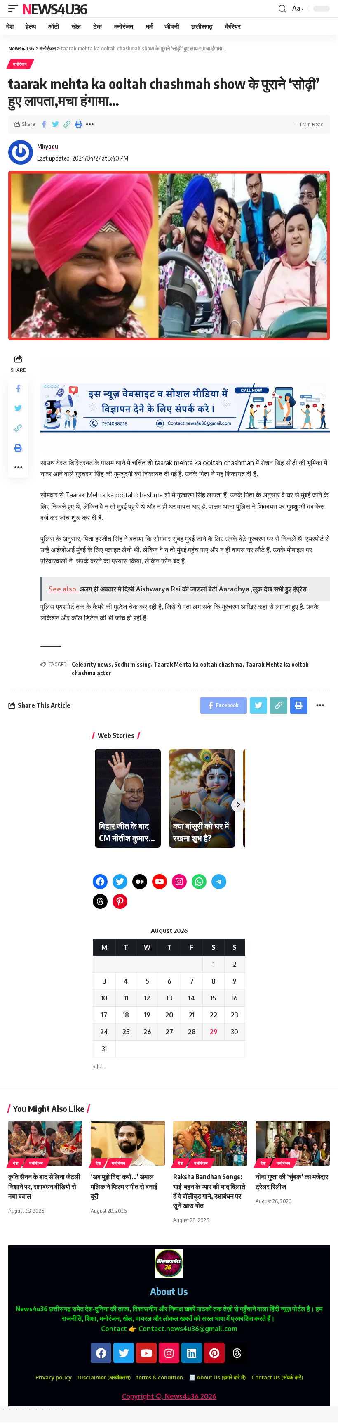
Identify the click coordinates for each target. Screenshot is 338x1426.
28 (192, 1032)
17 (104, 1015)
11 (126, 998)
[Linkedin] (191, 1353)
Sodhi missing (132, 664)
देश (15, 1163)
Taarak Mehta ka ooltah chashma (198, 664)
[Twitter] (120, 881)
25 (126, 1032)
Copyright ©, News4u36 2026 (169, 1396)
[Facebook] (100, 881)
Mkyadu (47, 146)
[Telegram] (218, 881)
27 (169, 1032)
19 (147, 1015)
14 (191, 998)
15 (213, 998)
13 (169, 998)
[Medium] (139, 881)
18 (126, 1015)
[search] (282, 8)
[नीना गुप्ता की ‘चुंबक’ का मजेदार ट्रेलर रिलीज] (293, 1143)
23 (234, 1015)
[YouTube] (159, 881)
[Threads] (100, 901)
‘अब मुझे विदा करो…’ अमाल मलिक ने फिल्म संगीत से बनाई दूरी (124, 1186)
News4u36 (54, 8)
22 (213, 1015)
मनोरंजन (20, 63)
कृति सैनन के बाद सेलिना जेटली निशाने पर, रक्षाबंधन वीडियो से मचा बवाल (44, 1186)
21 (192, 1015)
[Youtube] (146, 1353)
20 (169, 1015)
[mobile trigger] (15, 8)
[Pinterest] (120, 901)
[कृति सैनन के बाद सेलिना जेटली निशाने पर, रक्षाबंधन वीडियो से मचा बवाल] (45, 1143)
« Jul (98, 1066)
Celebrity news (91, 664)
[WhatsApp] (199, 881)
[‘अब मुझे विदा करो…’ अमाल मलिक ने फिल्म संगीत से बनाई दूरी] (128, 1143)
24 (104, 1032)
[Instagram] (179, 881)
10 (104, 998)
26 (147, 1032)
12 (147, 998)
